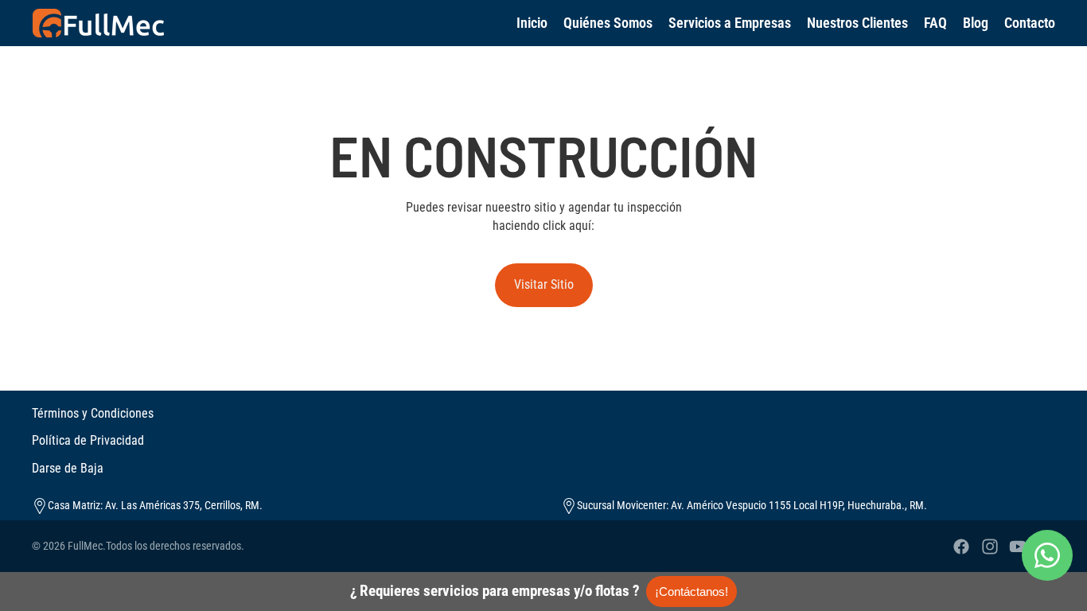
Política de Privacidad (88, 440)
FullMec (85, 545)
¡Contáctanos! (691, 591)
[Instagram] (989, 546)
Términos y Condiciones (93, 413)
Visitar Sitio (544, 284)
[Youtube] (1017, 546)
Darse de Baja (67, 468)
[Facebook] (961, 546)
